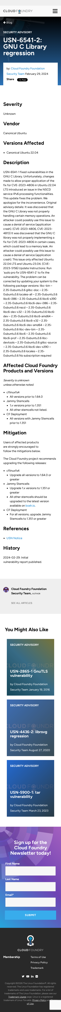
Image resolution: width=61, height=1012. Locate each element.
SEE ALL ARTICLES (21, 603)
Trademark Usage (17, 996)
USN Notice (14, 538)
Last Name (12, 879)
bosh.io (30, 505)
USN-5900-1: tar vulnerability (25, 794)
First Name (12, 863)
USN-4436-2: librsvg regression (28, 733)
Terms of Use (38, 957)
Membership (11, 957)
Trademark (37, 967)
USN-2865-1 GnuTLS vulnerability (29, 673)
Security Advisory (17, 32)
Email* (9, 894)
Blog (9, 22)
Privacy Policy (39, 962)
